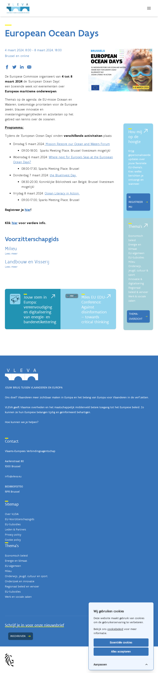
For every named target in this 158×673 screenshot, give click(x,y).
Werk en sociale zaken (18, 597)
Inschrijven (18, 636)
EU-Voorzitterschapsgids (19, 519)
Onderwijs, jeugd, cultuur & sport (138, 270)
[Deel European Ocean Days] (8, 67)
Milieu (131, 262)
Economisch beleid (16, 555)
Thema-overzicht (135, 316)
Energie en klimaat (16, 561)
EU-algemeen (136, 253)
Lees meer (11, 253)
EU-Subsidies (136, 257)
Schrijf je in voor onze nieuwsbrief (34, 625)
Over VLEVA (12, 514)
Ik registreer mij (136, 202)
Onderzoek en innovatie (19, 581)
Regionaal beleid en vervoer (22, 586)
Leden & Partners (15, 529)
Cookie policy (13, 540)
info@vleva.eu (13, 476)
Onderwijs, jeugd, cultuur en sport (26, 576)
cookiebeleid (115, 629)
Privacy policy (13, 534)
